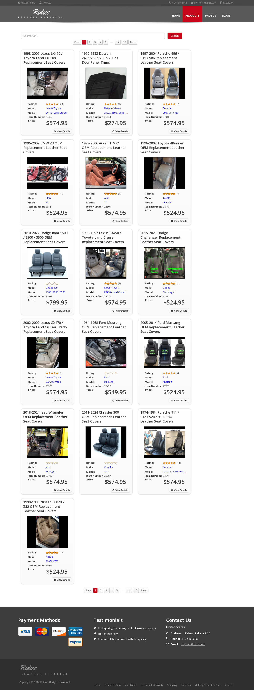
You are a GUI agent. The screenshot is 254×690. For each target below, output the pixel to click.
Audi (106, 198)
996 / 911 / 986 (170, 112)
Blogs (226, 15)
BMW (48, 198)
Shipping (172, 685)
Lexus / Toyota (53, 108)
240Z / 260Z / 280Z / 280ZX (118, 112)
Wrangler (50, 471)
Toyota (166, 198)
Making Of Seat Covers (208, 685)
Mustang (108, 381)
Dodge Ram (52, 287)
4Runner (167, 202)
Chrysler (108, 467)
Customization (113, 685)
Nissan (49, 556)
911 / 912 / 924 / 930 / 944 (176, 471)
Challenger (168, 292)
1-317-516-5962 (179, 2)
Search (228, 685)
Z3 (47, 202)
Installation (131, 685)
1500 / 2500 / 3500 (55, 292)
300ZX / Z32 (52, 561)
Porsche (167, 108)
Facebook (228, 2)
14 (117, 42)
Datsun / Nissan (112, 108)
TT (105, 202)
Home (176, 15)
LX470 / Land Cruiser (56, 112)
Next (133, 42)
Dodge (166, 287)
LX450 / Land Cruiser (115, 292)
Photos (210, 15)
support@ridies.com (205, 2)
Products (192, 15)
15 (124, 42)
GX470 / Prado (53, 381)
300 (106, 471)
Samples (47, 2)
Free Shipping (28, 2)
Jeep (48, 467)
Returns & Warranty (152, 685)
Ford (106, 377)
